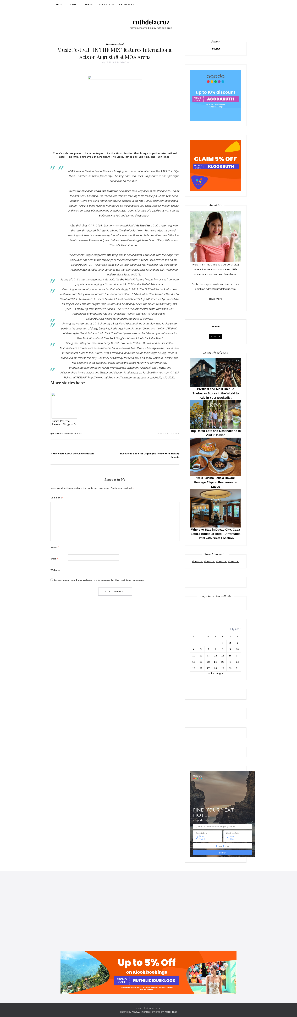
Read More (215, 298)
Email (54, 558)
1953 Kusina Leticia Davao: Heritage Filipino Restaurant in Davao (215, 482)
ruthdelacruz (151, 22)
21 (215, 662)
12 (201, 655)
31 (237, 668)
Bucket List (106, 4)
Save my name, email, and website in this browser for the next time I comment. (99, 579)
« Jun (211, 673)
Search (216, 326)
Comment (57, 497)
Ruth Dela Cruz (121, 62)
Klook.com (197, 561)
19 (201, 662)
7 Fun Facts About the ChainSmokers (72, 453)
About (60, 4)
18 (193, 662)
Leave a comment (168, 433)
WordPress (170, 1011)
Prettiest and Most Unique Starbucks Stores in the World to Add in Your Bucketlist (215, 393)
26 (201, 668)
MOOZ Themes (141, 1011)
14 (215, 655)
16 (230, 655)
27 (208, 668)
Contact (74, 4)
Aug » (219, 673)
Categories (126, 4)
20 (208, 662)
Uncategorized (115, 44)
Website (55, 570)
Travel (89, 4)
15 (222, 655)
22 (222, 662)
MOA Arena (76, 433)
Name (55, 547)
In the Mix (66, 433)
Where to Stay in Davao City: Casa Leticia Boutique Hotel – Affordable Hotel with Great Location (215, 534)
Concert (57, 433)
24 (237, 662)
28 (215, 668)
